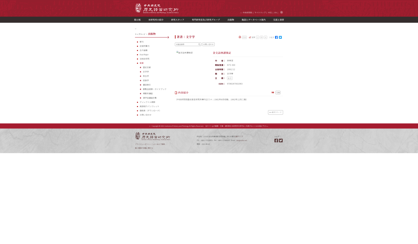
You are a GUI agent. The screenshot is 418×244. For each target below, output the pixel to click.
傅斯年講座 (148, 93)
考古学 (146, 76)
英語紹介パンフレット (149, 106)
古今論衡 (143, 50)
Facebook (276, 140)
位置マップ (238, 136)
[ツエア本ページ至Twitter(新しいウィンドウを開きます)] (280, 37)
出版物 (231, 19)
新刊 (142, 41)
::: (241, 12)
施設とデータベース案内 (253, 19)
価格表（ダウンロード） (150, 110)
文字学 (146, 71)
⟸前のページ (275, 112)
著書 (142, 62)
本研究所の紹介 (155, 19)
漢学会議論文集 (150, 97)
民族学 (146, 80)
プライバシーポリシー (143, 144)
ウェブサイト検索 (281, 12)
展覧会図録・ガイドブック (154, 89)
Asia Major (144, 54)
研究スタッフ (177, 19)
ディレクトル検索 (147, 102)
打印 (244, 37)
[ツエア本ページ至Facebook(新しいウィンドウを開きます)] (276, 37)
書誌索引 (147, 84)
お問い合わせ (145, 114)
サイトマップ (260, 12)
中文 (270, 12)
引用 (278, 92)
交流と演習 (278, 19)
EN (275, 12)
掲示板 (137, 19)
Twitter (281, 140)
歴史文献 (147, 67)
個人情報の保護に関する (144, 148)
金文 (230, 78)
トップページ (140, 34)
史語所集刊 (144, 46)
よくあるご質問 (159, 144)
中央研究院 (247, 12)
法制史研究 (144, 58)
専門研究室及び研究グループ (206, 19)
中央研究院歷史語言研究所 (157, 8)
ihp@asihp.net (242, 140)
